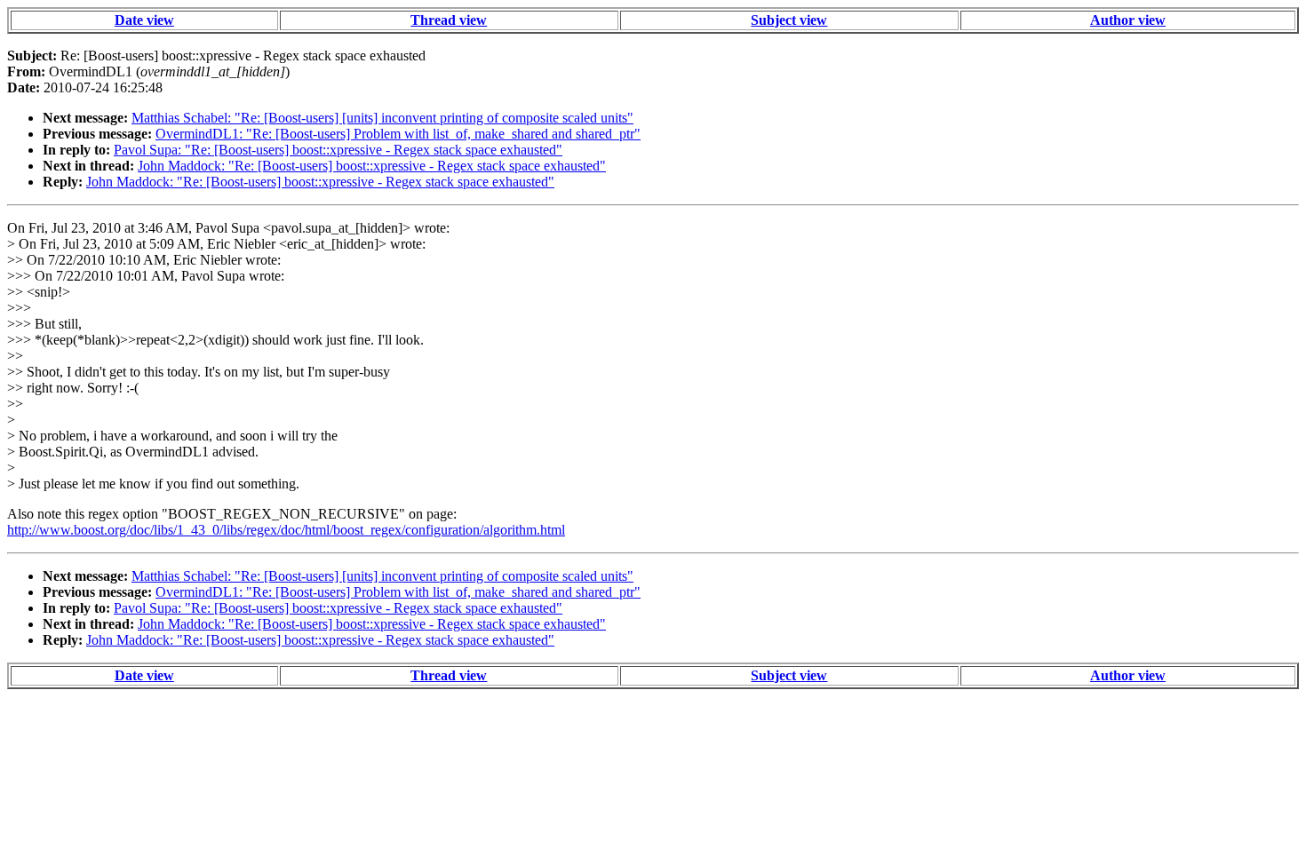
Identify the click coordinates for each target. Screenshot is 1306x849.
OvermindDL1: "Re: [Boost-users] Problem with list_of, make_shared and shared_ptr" (398, 133)
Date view (144, 20)
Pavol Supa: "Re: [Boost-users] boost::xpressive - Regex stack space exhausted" (338, 149)
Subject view (789, 20)
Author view (1128, 20)
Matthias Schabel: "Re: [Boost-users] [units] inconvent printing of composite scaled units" (382, 117)
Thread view (448, 20)
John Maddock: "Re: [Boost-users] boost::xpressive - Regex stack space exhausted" (372, 165)
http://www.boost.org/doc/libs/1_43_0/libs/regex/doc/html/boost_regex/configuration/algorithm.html (286, 529)
